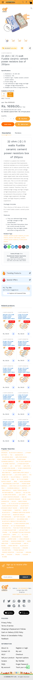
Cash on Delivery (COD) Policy (12, 632)
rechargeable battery (11, 483)
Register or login (22, 648)
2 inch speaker (24, 539)
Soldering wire (22, 519)
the (11, 455)
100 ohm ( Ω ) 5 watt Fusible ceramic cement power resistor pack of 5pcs (9, 423)
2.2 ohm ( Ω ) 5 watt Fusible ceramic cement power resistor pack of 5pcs (24, 423)
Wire (15, 481)
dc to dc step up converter (19, 503)
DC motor (5, 479)
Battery (18, 466)
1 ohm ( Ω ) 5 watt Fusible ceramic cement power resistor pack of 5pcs (24, 397)
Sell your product (7, 658)
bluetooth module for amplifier (14, 521)
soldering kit (7, 523)
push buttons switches (21, 528)
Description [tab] (6, 133)
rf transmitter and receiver (20, 532)
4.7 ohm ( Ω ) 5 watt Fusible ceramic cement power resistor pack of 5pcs (9, 397)
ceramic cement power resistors (13, 235)
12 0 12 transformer (18, 525)
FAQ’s (3, 664)
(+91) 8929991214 (23, 588)
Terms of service (7, 626)
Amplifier (26, 466)
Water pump (24, 508)
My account (5, 667)
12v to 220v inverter (23, 461)
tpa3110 (17, 554)
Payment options (22, 658)
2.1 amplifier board (8, 468)
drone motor (16, 537)
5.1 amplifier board (9, 494)
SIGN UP (25, 577)
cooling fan (6, 528)
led (11, 466)
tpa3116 (4, 532)
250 (10, 94)
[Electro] (10, 2)
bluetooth (6, 512)
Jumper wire (12, 539)
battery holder (19, 517)
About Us (4, 648)
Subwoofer (19, 455)
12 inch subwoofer (24, 468)
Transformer (7, 510)
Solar (14, 501)
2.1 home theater (9, 463)
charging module (13, 488)
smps (14, 534)
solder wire (6, 550)
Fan (29, 494)
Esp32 (25, 510)
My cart (18, 651)
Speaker (4, 452)
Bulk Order (7, 124)
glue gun (19, 552)
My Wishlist (20, 661)
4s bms (4, 556)
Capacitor (6, 534)
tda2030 (9, 554)
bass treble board (20, 490)
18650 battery (7, 475)
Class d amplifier (8, 459)
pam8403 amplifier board (21, 512)
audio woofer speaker (10, 505)
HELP (3, 654)
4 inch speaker (16, 543)
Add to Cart (24, 124)
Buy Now (24, 118)
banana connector (17, 541)
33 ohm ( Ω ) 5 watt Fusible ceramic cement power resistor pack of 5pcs (24, 343)
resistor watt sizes (14, 237)
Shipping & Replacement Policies (13, 629)
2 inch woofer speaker (11, 497)
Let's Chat (13, 48)
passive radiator (8, 552)
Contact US (5, 651)
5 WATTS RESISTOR (6, 53)
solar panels (15, 477)
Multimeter (6, 472)
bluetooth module (16, 452)
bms (12, 479)
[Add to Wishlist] (22, 48)
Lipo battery (23, 530)
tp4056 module (18, 550)
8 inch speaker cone (22, 523)
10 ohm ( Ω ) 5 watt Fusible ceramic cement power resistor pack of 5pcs (9, 343)
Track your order (22, 667)
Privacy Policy (6, 623)
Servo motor (13, 545)
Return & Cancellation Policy (11, 635)
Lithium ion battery (9, 530)
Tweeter (17, 510)
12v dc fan (26, 492)
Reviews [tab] (18, 133)
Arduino (25, 548)
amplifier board (21, 457)
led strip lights (20, 475)
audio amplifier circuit (21, 472)
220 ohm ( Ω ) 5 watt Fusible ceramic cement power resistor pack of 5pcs (9, 316)
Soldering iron (7, 457)
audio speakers (25, 481)
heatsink (5, 541)
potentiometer (7, 492)
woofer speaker (14, 499)
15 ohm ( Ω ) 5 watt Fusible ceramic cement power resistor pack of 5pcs (9, 370)
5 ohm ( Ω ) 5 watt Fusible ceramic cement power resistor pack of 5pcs (24, 316)
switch (18, 492)
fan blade (16, 548)
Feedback (4, 639)
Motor (24, 488)
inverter (5, 525)
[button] (23, 2)
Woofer (25, 477)
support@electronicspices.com (22, 594)
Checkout (19, 654)
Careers (4, 661)
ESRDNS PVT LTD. (11, 676)
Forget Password (22, 664)
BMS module (6, 490)
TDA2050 (25, 554)
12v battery (6, 514)
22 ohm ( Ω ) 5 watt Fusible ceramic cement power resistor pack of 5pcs (24, 370)
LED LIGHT (22, 494)
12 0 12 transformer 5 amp (12, 470)
